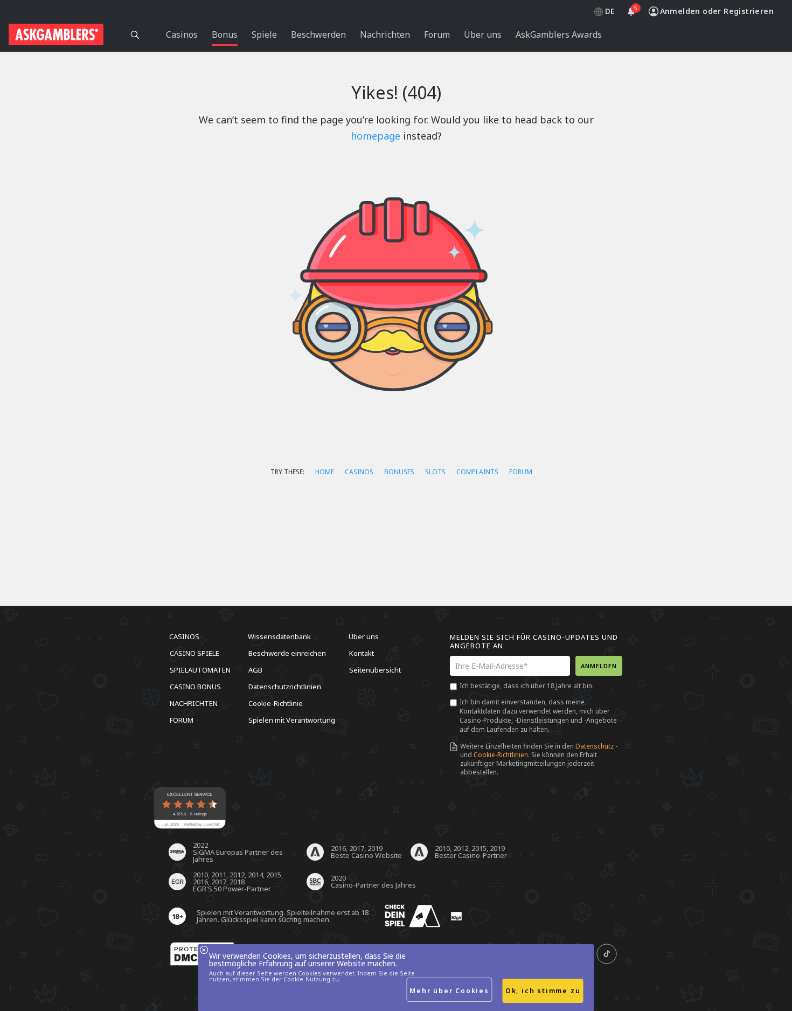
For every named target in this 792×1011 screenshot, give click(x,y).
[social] (606, 954)
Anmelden (599, 666)
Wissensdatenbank (279, 636)
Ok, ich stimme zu (543, 990)
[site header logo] (56, 34)
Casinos (359, 471)
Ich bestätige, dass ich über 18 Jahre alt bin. (527, 685)
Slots (435, 471)
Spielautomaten (200, 670)
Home (324, 471)
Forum (520, 471)
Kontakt (361, 653)
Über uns (364, 636)
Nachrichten (194, 703)
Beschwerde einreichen (287, 653)
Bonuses (399, 471)
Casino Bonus (195, 686)
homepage (375, 135)
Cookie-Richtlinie (275, 703)
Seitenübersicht (375, 670)
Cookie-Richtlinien (501, 754)
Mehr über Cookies (449, 990)
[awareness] (412, 916)
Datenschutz (594, 746)
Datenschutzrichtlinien (284, 686)
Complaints (477, 471)
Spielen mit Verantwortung (291, 720)
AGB (255, 670)
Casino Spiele (194, 653)
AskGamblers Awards (559, 34)
